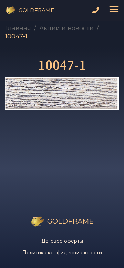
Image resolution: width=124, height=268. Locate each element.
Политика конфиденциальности (62, 252)
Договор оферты (62, 241)
